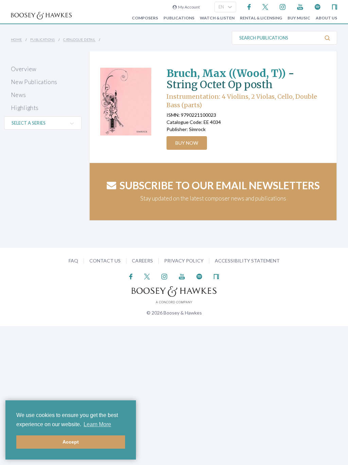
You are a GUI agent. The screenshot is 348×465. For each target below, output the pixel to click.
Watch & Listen (217, 18)
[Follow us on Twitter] (265, 6)
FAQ (73, 260)
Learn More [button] (97, 424)
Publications (178, 18)
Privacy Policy (184, 260)
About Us (326, 18)
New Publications (34, 81)
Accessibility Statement (247, 260)
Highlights (24, 107)
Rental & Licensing (261, 18)
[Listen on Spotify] (317, 6)
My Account (188, 7)
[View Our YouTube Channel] (300, 6)
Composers (145, 18)
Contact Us (105, 260)
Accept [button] (71, 442)
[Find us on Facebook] (249, 6)
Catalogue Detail (79, 39)
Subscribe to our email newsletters (220, 185)
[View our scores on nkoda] (334, 6)
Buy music (299, 18)
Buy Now (186, 143)
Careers (142, 260)
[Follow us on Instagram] (282, 6)
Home (16, 39)
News (18, 94)
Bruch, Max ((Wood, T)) (226, 73)
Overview (24, 69)
